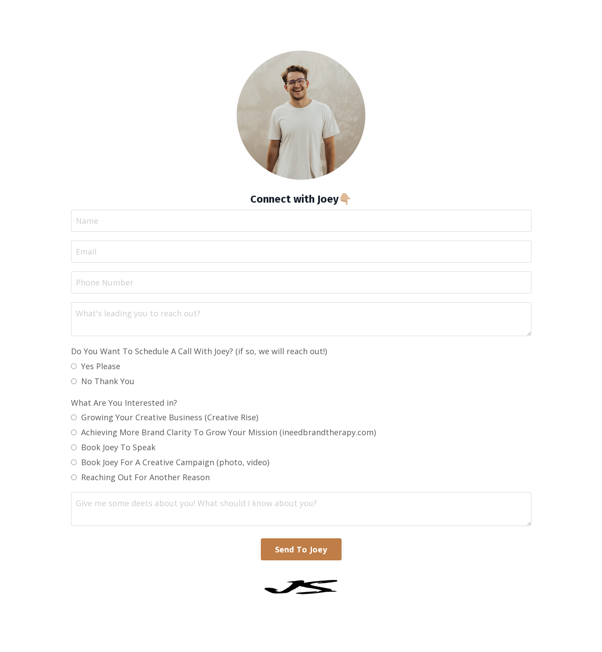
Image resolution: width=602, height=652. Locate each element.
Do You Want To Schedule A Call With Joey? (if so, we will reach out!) (199, 351)
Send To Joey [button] (301, 549)
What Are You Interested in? (124, 402)
